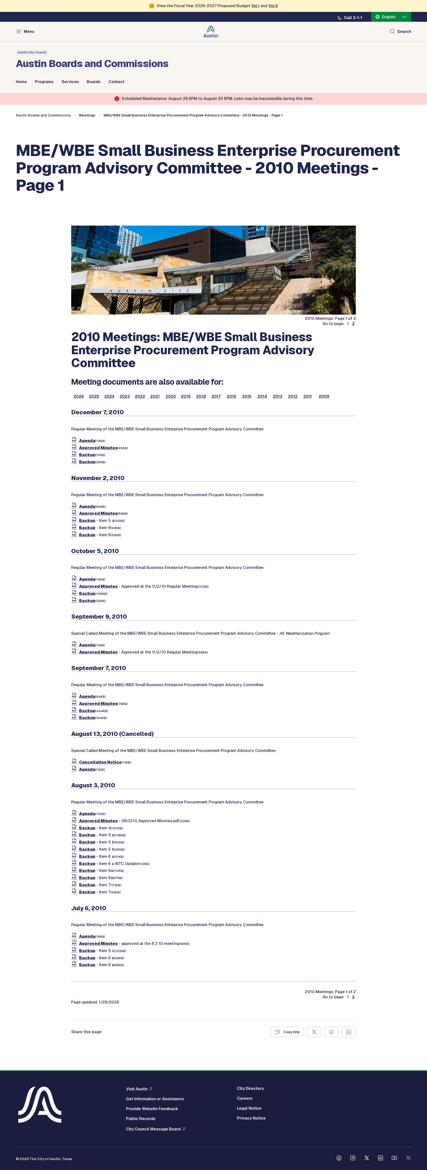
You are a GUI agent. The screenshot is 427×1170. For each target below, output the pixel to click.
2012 (293, 396)
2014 (262, 396)
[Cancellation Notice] (75, 762)
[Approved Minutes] (75, 447)
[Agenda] (75, 440)
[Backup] (75, 454)
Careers (245, 1098)
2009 (324, 396)
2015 (247, 396)
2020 (171, 396)
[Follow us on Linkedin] (381, 1158)
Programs (44, 82)
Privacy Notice (251, 1118)
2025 (94, 396)
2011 (307, 396)
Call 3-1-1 (353, 18)
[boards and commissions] (213, 313)
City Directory (250, 1089)
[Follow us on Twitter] (367, 1158)
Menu (29, 31)
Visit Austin (137, 1089)
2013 (277, 396)
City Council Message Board (153, 1129)
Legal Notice (249, 1108)
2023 (125, 396)
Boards (94, 82)
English (388, 17)
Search (404, 31)
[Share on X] (314, 1032)
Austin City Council (32, 52)
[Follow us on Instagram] (353, 1158)
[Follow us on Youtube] (394, 1158)
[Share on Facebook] (331, 1032)
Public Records (140, 1119)
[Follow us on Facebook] (339, 1158)
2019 (186, 396)
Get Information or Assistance (155, 1099)
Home (21, 82)
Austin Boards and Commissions (43, 115)
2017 (216, 396)
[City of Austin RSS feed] (408, 1158)
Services (70, 82)
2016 (231, 396)
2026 (79, 396)
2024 (109, 396)
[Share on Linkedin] (349, 1032)
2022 (140, 396)
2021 (155, 396)
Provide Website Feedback (152, 1109)
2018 (201, 396)
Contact (116, 82)
